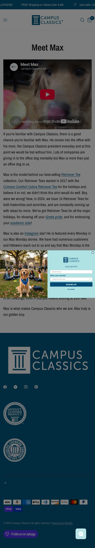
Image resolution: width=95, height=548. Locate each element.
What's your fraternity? (58, 276)
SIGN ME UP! (71, 284)
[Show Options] (90, 279)
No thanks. (71, 289)
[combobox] (70, 279)
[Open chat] (81, 533)
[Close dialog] (93, 252)
